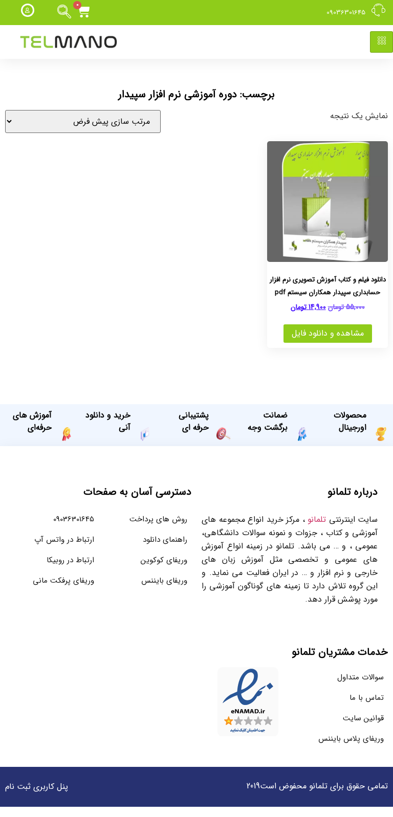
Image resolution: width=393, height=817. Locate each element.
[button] (64, 12)
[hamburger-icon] (381, 42)
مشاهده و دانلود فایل (328, 333)
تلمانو (317, 519)
